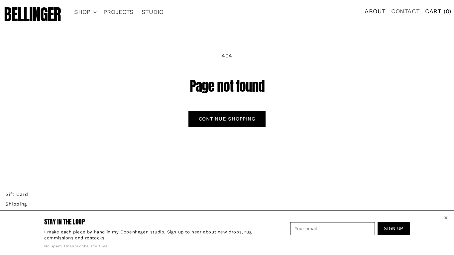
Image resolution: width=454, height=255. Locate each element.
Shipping (16, 204)
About (375, 11)
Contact (405, 11)
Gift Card (16, 194)
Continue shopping (227, 119)
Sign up (393, 228)
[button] (84, 12)
